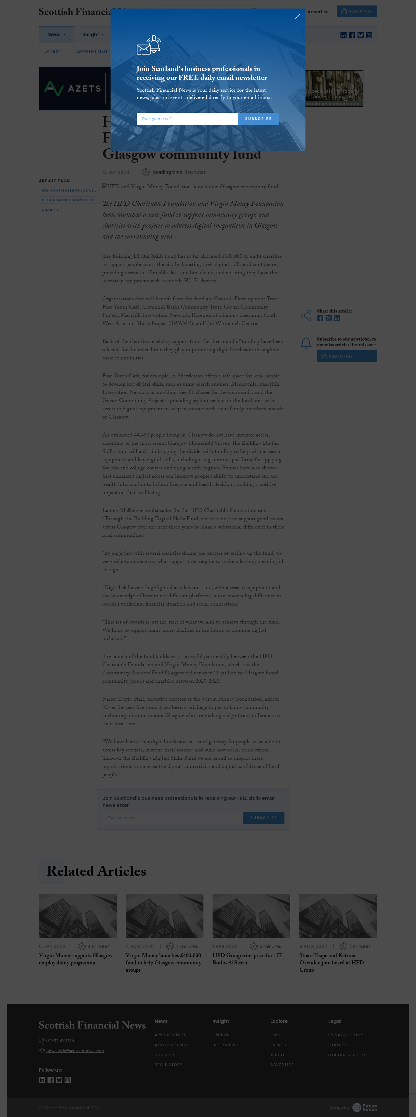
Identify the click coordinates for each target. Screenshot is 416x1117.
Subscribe (258, 118)
